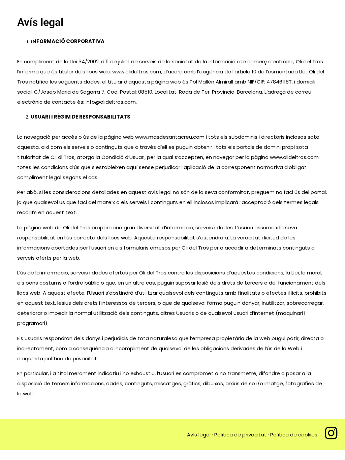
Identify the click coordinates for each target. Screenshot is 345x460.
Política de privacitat (240, 434)
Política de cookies (293, 434)
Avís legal (199, 434)
